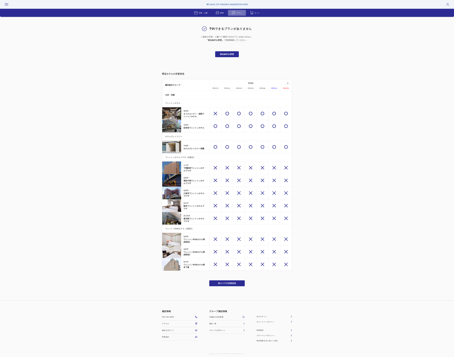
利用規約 (165, 337)
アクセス (165, 324)
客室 (222, 13)
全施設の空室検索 (216, 317)
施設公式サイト (168, 330)
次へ (287, 83)
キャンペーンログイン (265, 322)
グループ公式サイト (217, 330)
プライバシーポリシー (265, 335)
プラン (239, 13)
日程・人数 (203, 13)
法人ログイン (262, 316)
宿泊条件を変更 (227, 54)
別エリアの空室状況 (227, 283)
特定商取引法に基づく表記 (267, 341)
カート (257, 13)
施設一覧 (212, 324)
